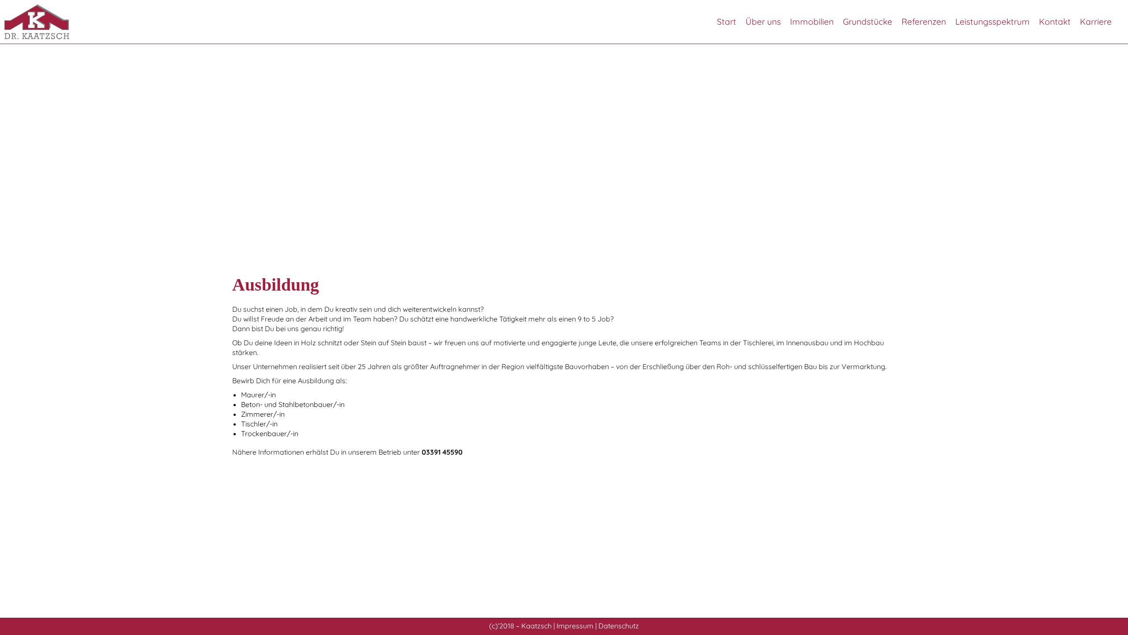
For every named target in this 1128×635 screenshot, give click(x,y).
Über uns (763, 21)
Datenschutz (618, 625)
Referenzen (924, 21)
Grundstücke (867, 21)
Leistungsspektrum (992, 21)
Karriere (1096, 21)
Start (726, 21)
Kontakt (1055, 21)
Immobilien (812, 21)
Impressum (575, 625)
